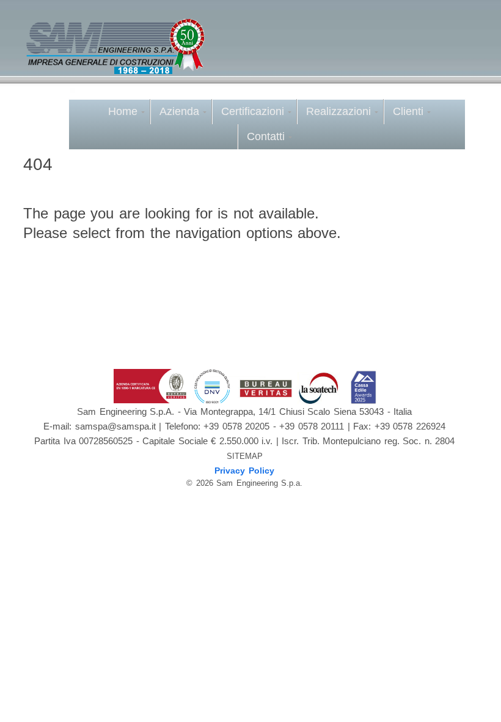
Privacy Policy (244, 470)
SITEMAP (245, 456)
